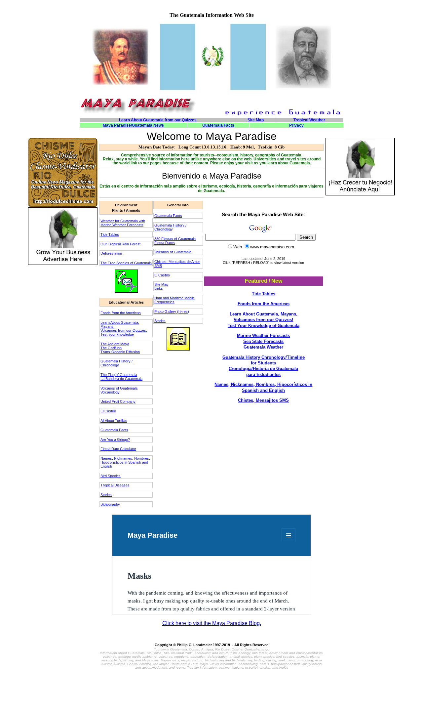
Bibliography (110, 504)
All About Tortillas (113, 421)
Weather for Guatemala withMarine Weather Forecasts (122, 223)
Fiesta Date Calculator (118, 449)
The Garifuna (111, 348)
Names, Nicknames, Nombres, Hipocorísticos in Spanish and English (125, 462)
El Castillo (108, 411)
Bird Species (110, 476)
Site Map (161, 284)
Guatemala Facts (114, 430)
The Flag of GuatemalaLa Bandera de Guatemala (121, 377)
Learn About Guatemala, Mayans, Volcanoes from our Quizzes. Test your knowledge (123, 328)
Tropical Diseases (115, 485)
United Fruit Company (117, 401)
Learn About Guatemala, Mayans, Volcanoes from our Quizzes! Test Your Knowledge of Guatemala (263, 320)
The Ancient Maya (114, 344)
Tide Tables (109, 234)
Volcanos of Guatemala (118, 388)
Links (158, 288)
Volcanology (110, 392)
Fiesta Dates (164, 243)
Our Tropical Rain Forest (120, 244)
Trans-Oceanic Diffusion (120, 352)
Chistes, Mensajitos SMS (263, 400)
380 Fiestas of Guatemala (175, 239)
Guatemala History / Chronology (116, 363)
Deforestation (111, 253)
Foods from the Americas (120, 313)
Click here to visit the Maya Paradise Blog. (211, 623)
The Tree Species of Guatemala (126, 263)
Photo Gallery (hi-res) (171, 311)
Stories (106, 495)
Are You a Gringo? (115, 439)
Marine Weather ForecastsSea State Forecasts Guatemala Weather (263, 341)
